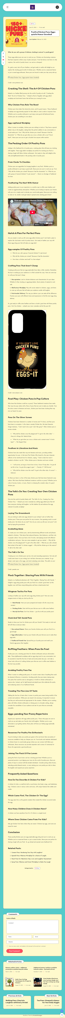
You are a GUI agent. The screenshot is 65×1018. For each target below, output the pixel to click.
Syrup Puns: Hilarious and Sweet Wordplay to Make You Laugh (31, 862)
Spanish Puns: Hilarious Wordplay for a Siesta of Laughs (29, 856)
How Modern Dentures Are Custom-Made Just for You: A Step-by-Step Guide (51, 981)
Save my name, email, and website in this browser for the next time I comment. (27, 946)
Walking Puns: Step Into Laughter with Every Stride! (17, 1001)
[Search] (57, 7)
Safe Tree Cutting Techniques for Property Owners (23, 981)
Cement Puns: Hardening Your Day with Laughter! (27, 852)
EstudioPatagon (37, 1015)
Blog (33, 23)
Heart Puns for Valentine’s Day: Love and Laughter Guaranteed (31, 859)
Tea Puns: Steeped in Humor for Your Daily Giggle (48, 1001)
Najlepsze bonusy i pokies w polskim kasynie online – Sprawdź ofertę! (45, 968)
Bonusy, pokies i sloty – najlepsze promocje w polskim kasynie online (17, 968)
